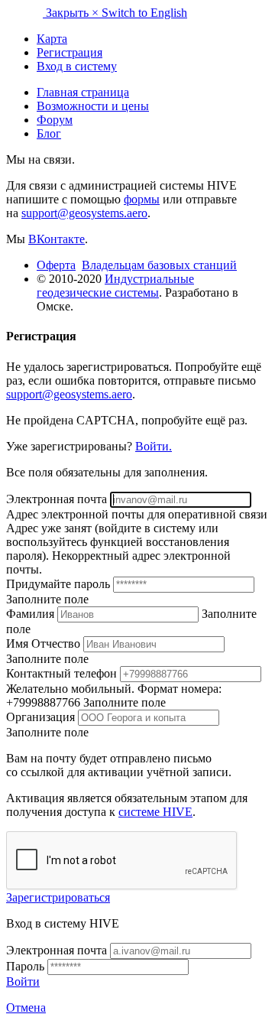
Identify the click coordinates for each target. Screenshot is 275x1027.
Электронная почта (58, 498)
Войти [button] (23, 981)
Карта (52, 38)
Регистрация (69, 52)
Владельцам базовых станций (159, 264)
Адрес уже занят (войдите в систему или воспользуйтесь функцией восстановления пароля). (117, 542)
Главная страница (83, 92)
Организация (42, 716)
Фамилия (31, 613)
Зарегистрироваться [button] (58, 897)
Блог (49, 133)
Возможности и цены (93, 105)
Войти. (153, 446)
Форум (55, 119)
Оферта (56, 264)
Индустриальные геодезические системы (115, 285)
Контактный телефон (63, 673)
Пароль (25, 966)
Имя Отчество (44, 643)
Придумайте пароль (59, 583)
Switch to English (144, 12)
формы (142, 199)
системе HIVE (155, 811)
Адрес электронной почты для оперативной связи (136, 514)
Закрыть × (74, 12)
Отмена (26, 1007)
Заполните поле (47, 599)
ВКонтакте (56, 238)
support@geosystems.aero (84, 212)
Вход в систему (77, 66)
